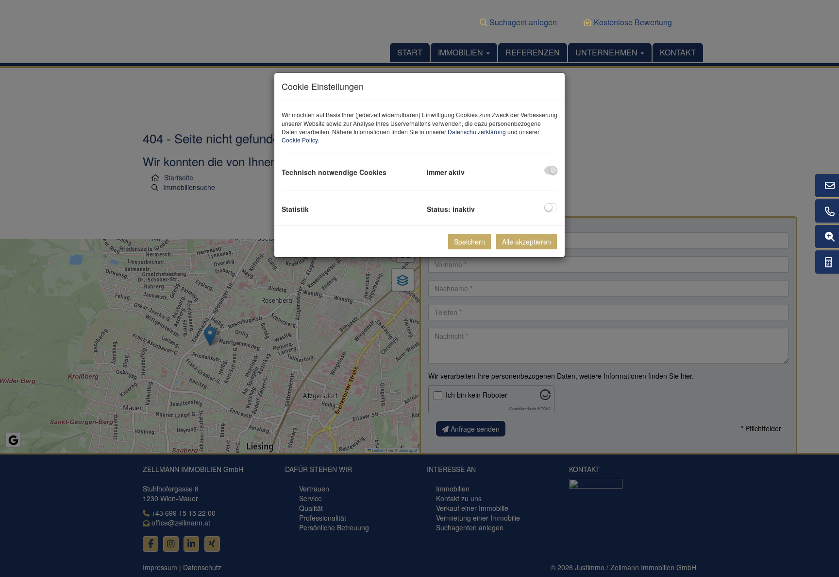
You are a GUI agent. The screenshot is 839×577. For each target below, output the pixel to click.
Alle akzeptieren (526, 241)
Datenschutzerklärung (477, 131)
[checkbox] (550, 170)
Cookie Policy (300, 140)
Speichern (469, 241)
